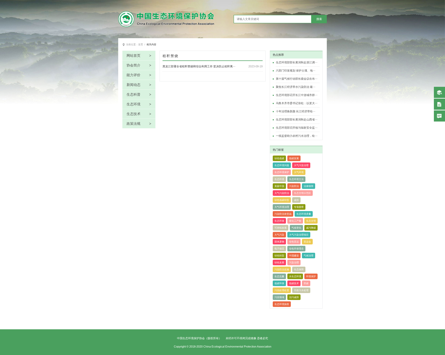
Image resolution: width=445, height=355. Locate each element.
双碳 (306, 283)
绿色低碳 (279, 158)
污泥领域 (279, 297)
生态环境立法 (296, 179)
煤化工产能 (295, 220)
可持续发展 (280, 227)
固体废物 (279, 241)
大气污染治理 (301, 165)
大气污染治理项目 (299, 234)
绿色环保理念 (296, 248)
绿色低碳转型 (281, 200)
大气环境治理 (281, 207)
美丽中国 (279, 186)
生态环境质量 (303, 213)
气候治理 (308, 255)
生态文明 (311, 220)
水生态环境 (295, 276)
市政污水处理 (301, 290)
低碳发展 (294, 158)
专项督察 (299, 207)
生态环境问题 (281, 165)
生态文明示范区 (302, 193)
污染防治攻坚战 (283, 213)
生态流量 (279, 276)
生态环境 (279, 179)
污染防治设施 (281, 269)
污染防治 (294, 186)
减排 (296, 200)
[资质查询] (439, 92)
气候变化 (296, 227)
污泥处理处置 (281, 290)
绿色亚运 (294, 241)
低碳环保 (279, 283)
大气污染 (279, 234)
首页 (140, 44)
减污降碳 (311, 227)
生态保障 (299, 269)
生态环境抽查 (281, 304)
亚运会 (307, 241)
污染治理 (294, 262)
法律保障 (308, 186)
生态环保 (279, 220)
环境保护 (311, 276)
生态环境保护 (281, 172)
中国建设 (294, 255)
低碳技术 (294, 283)
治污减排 (294, 297)
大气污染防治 (281, 193)
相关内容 (151, 44)
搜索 (319, 19)
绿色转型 (279, 255)
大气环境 (299, 172)
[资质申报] (439, 104)
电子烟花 (279, 248)
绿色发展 (279, 262)
